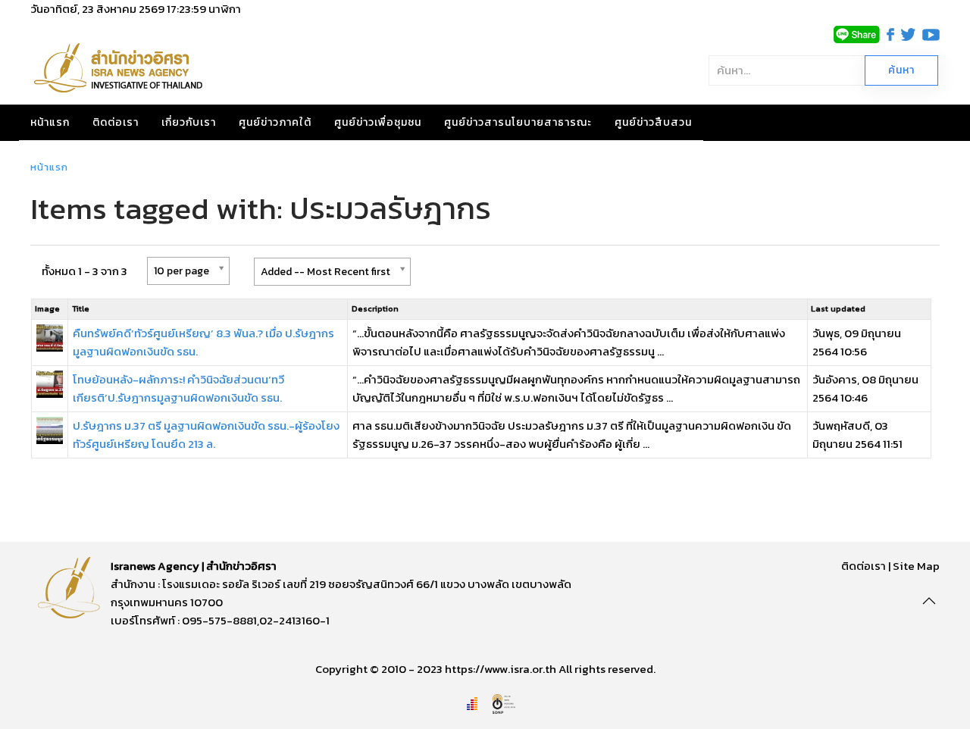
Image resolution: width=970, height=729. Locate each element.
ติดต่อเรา (115, 122)
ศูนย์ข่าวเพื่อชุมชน (377, 122)
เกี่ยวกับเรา (188, 122)
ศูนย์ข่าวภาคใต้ (275, 122)
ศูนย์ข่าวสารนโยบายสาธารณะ (518, 122)
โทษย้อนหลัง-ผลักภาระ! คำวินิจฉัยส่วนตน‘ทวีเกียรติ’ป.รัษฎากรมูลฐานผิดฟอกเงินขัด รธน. (178, 388)
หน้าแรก (50, 122)
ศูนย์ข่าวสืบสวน (653, 122)
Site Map (916, 565)
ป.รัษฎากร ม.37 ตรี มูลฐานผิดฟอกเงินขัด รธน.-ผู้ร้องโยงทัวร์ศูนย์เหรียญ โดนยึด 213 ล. (206, 434)
